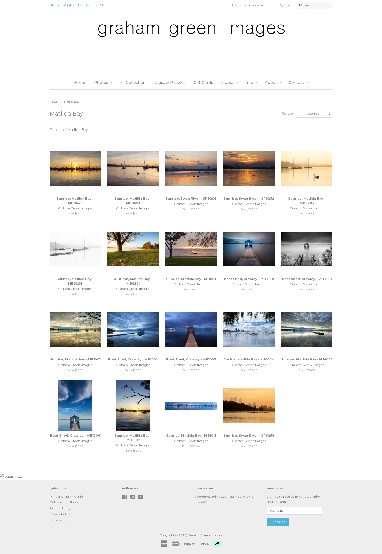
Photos (101, 82)
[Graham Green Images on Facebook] (124, 497)
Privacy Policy (60, 514)
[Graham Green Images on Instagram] (132, 497)
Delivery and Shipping (66, 502)
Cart (288, 5)
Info (250, 82)
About (271, 82)
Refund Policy (60, 508)
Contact (296, 82)
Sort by (288, 114)
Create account (261, 5)
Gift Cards (203, 82)
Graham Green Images (205, 535)
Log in (237, 5)
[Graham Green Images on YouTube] (140, 497)
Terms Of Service (62, 520)
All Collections (134, 82)
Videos (228, 82)
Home (80, 82)
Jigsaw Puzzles (170, 82)
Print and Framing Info (66, 496)
